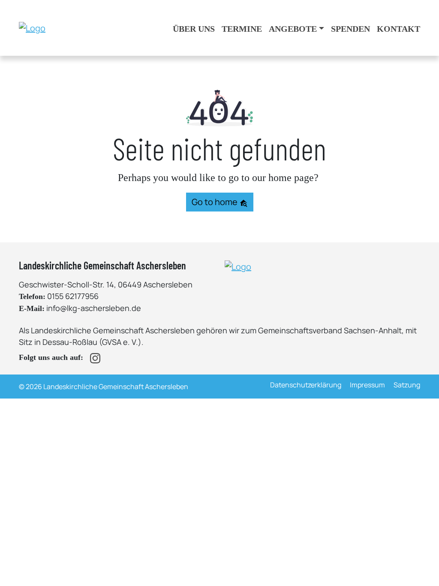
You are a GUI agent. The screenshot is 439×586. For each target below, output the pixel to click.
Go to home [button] (215, 202)
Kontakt (398, 28)
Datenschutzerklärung (305, 385)
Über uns (194, 28)
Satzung (407, 385)
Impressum (367, 385)
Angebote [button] (293, 28)
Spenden (350, 28)
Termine (242, 28)
